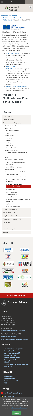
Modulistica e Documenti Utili (12, 219)
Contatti (5, 232)
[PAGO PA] (8, 250)
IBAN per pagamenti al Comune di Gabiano (14, 339)
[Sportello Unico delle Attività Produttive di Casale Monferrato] (25, 257)
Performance (8, 138)
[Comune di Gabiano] (6, 7)
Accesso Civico (10, 197)
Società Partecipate (9, 229)
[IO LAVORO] (8, 257)
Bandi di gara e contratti (11, 150)
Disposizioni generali (10, 126)
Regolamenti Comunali (10, 216)
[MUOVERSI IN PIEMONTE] (24, 250)
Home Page (4, 15)
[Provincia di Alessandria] (8, 264)
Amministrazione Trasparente (12, 18)
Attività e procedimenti (11, 143)
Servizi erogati (9, 165)
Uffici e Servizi (7, 116)
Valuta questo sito (18, 295)
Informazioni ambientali (11, 174)
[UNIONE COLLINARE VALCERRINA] (25, 284)
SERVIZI (29, 2)
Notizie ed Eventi (9, 378)
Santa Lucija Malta (9, 396)
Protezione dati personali (13, 206)
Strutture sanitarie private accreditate (15, 177)
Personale (7, 133)
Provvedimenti (9, 145)
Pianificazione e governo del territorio (15, 172)
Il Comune (13, 15)
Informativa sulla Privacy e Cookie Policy (19, 409)
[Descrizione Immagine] (25, 270)
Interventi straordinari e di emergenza (15, 179)
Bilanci (6, 157)
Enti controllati (9, 140)
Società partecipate (10, 360)
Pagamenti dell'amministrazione (13, 167)
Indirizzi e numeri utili (11, 381)
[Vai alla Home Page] (4, 303)
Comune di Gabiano (14, 8)
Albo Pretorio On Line (9, 212)
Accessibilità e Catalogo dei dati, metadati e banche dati (18, 200)
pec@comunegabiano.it (8, 336)
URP (4, 225)
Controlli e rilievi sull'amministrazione (15, 162)
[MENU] (2, 7)
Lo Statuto (6, 222)
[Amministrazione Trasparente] (8, 270)
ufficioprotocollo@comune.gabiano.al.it (14, 330)
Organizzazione (9, 128)
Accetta (16, 413)
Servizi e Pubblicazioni (10, 209)
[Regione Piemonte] (25, 264)
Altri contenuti (7, 20)
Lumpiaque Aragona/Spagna (13, 393)
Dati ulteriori (9, 204)
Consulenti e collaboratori (12, 131)
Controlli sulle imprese (11, 148)
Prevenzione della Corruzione (14, 184)
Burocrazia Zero (10, 190)
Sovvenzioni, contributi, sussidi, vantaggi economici (16, 154)
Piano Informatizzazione (12, 192)
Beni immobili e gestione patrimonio (14, 160)
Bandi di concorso (9, 135)
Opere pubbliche (9, 169)
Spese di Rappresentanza (13, 194)
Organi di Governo (8, 120)
